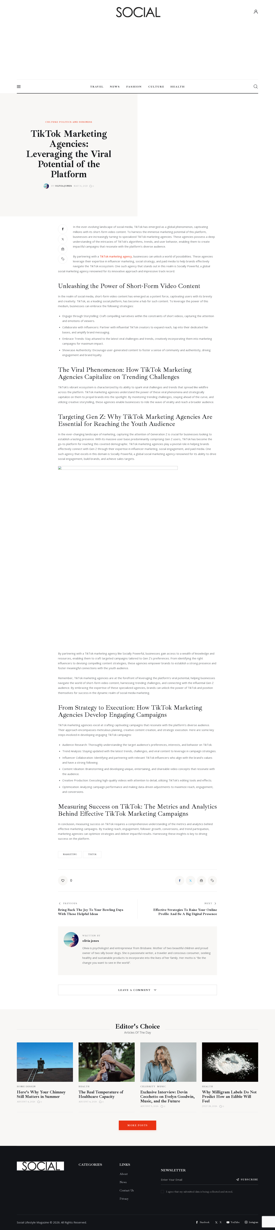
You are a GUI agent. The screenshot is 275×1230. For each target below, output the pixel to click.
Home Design (26, 1086)
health (207, 1086)
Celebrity (147, 1086)
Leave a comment (135, 990)
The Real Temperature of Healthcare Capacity (101, 1094)
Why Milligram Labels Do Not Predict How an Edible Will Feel (229, 1097)
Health (84, 1086)
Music (161, 1086)
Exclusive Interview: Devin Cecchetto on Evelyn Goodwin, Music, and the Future (167, 1097)
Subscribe (249, 1179)
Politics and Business (75, 122)
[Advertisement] (137, 47)
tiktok (92, 854)
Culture (51, 122)
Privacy (124, 1199)
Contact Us (127, 1190)
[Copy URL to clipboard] (62, 259)
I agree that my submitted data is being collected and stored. (199, 1191)
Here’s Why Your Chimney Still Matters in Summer (41, 1094)
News (123, 1182)
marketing (70, 854)
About (124, 1174)
